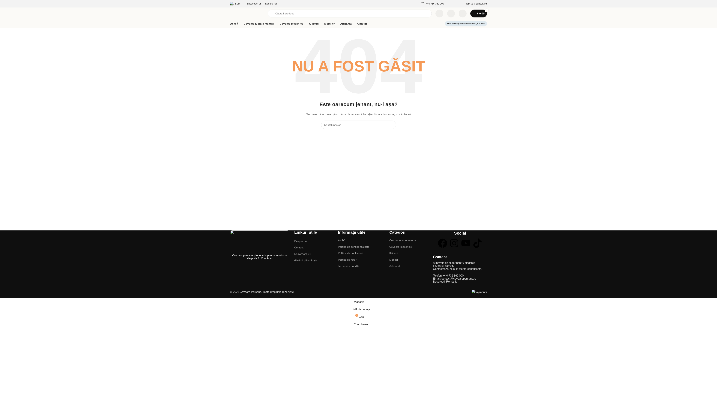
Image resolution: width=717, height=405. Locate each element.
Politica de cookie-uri (350, 253)
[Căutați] (391, 125)
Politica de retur (347, 259)
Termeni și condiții (348, 266)
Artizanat (394, 266)
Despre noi (300, 241)
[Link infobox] (432, 3)
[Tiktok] (477, 243)
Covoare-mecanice (400, 246)
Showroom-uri (302, 253)
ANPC (341, 240)
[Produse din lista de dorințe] (451, 13)
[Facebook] (442, 243)
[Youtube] (466, 243)
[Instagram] (454, 243)
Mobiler (393, 259)
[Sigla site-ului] (247, 13)
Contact (298, 247)
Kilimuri (393, 253)
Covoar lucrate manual (402, 240)
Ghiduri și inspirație (305, 260)
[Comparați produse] (439, 13)
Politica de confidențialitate (353, 246)
